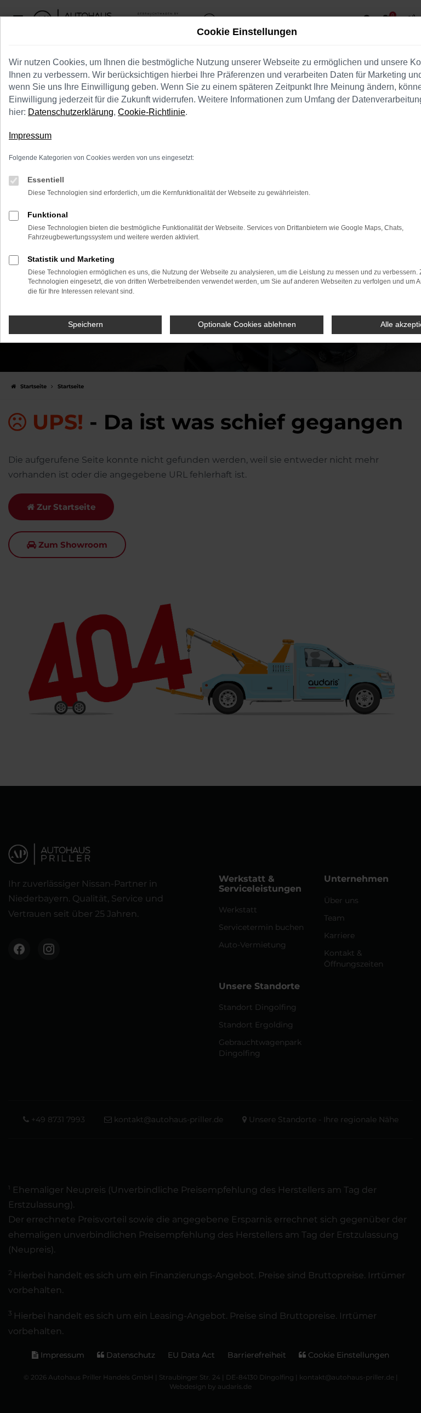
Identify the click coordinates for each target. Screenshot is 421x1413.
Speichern (85, 324)
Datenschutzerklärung (70, 112)
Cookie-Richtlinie (151, 112)
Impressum (30, 135)
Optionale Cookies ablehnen (247, 324)
